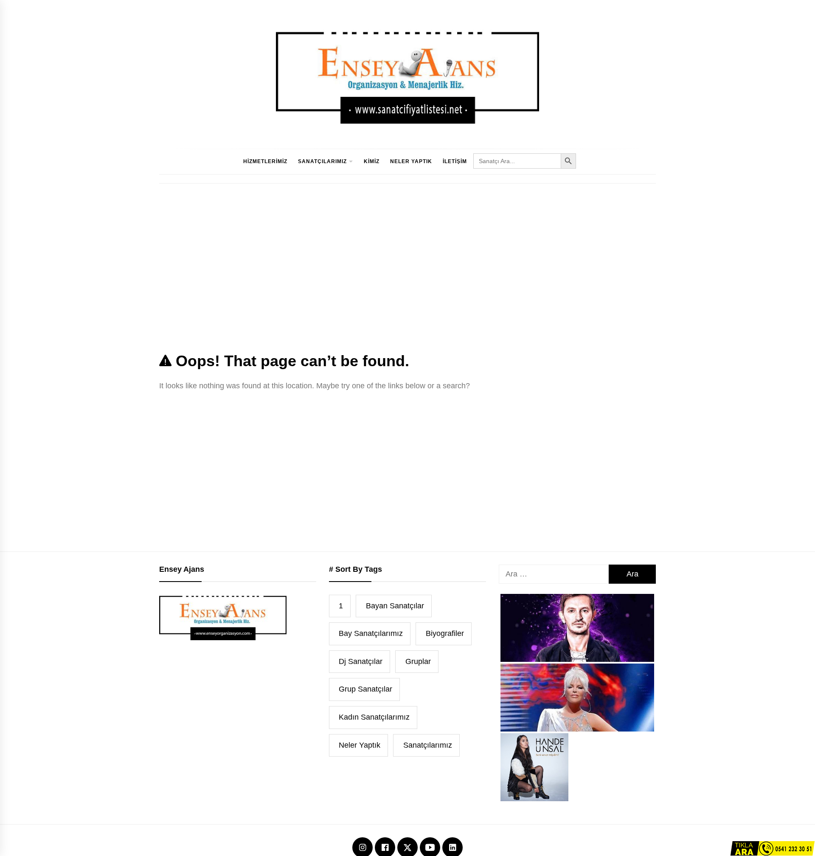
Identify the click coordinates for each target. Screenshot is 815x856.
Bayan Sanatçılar (395, 606)
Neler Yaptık (411, 161)
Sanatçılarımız (322, 161)
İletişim (455, 161)
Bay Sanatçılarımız (371, 633)
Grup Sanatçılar (365, 689)
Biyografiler (445, 633)
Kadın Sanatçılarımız (374, 717)
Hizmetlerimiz (265, 161)
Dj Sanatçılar (360, 661)
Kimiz (371, 161)
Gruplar (418, 661)
